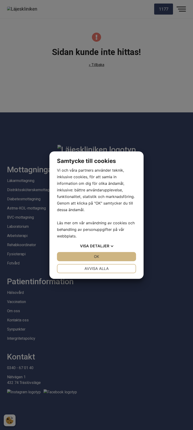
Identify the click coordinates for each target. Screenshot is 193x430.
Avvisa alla (96, 268)
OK (96, 256)
